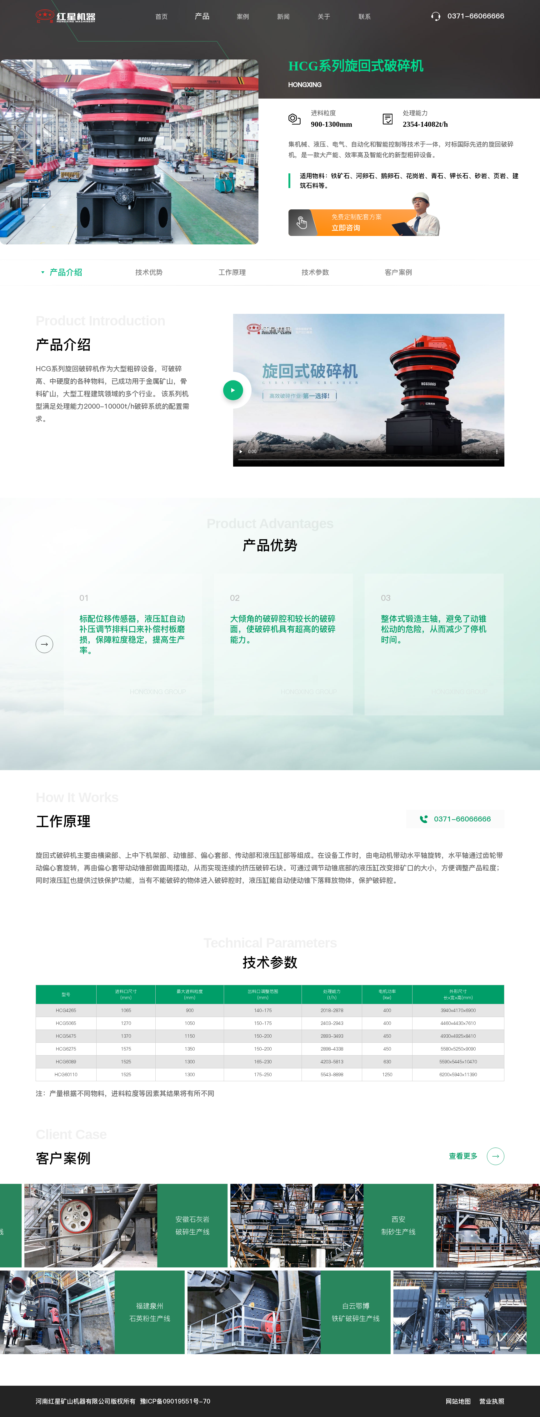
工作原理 (232, 272)
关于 (324, 16)
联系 (364, 16)
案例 (243, 16)
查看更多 (463, 1156)
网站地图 (458, 1401)
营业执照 (491, 1401)
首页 (161, 16)
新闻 (283, 16)
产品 (202, 16)
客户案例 (398, 272)
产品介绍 (66, 272)
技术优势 (149, 272)
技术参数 (315, 272)
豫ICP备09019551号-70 (175, 1401)
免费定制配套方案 (357, 222)
